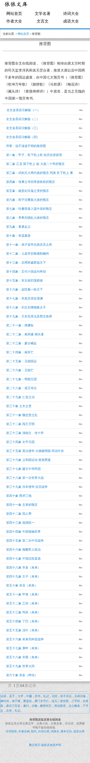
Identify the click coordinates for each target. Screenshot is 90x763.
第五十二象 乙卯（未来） (23, 603)
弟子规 (16, 701)
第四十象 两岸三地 (18, 495)
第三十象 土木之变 (18, 406)
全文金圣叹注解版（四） (23, 137)
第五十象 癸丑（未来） (22, 585)
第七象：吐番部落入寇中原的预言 (29, 208)
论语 (3, 696)
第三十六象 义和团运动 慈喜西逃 (28, 460)
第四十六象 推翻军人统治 (23, 549)
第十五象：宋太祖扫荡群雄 (24, 280)
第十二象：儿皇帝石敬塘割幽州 (27, 253)
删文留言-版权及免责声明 (45, 745)
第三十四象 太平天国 (20, 442)
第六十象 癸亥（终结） (22, 675)
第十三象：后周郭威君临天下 (26, 262)
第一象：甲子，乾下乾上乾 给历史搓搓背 (34, 155)
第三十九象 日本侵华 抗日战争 (27, 486)
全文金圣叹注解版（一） (23, 110)
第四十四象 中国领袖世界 (23, 531)
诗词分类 (43, 731)
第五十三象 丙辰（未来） (23, 612)
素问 (26, 705)
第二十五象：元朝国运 (21, 361)
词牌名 (55, 731)
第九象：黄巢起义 (18, 226)
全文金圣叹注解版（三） (23, 128)
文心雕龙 (74, 705)
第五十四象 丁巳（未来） (23, 621)
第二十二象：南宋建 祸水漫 (25, 334)
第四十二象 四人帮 (18, 513)
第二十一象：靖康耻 (20, 325)
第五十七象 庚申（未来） (23, 648)
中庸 (29, 696)
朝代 (34, 731)
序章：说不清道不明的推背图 (26, 146)
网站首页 (14, 13)
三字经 (75, 701)
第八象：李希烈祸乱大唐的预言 (27, 217)
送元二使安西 (60, 701)
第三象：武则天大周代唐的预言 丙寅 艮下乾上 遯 (39, 173)
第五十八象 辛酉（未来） (23, 657)
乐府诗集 (80, 696)
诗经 (54, 696)
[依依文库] (16, 5)
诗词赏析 (11, 731)
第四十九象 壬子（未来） (23, 576)
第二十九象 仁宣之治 (20, 397)
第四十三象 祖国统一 (20, 522)
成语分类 (79, 731)
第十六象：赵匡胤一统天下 (24, 289)
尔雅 (34, 705)
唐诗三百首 (13, 705)
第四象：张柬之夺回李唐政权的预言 (30, 182)
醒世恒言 (46, 705)
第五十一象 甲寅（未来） (23, 594)
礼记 (46, 696)
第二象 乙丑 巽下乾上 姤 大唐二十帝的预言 (35, 164)
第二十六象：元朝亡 (20, 370)
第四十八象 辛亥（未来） (23, 567)
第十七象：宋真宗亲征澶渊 (24, 298)
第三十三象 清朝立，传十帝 (25, 433)
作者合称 (24, 731)
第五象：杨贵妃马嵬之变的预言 (27, 190)
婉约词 (4, 701)
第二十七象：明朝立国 (21, 379)
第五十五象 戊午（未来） (23, 630)
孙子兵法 (66, 696)
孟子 (12, 696)
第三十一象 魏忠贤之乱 (22, 415)
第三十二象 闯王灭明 (20, 424)
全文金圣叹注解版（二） (23, 119)
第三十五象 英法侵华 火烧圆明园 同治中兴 (35, 451)
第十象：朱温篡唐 (18, 235)
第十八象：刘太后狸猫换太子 (26, 307)
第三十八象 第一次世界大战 (25, 478)
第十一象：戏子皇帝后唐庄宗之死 (29, 244)
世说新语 (60, 705)
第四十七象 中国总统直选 (23, 558)
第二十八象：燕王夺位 (21, 388)
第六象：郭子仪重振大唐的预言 (27, 199)
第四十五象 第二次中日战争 (25, 540)
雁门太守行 (42, 701)
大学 (20, 696)
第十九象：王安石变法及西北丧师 (29, 316)
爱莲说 (27, 701)
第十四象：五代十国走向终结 (26, 271)
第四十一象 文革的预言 (22, 504)
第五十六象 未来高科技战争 (25, 639)
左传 (9, 710)
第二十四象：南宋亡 (20, 352)
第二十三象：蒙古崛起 (21, 343)
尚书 (37, 696)
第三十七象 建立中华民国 (23, 469)
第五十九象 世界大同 (20, 666)
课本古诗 (66, 731)
